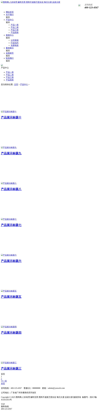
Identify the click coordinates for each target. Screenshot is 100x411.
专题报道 (15, 45)
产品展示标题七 (11, 225)
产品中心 (10, 20)
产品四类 (15, 33)
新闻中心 (10, 35)
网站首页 (10, 12)
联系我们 (10, 58)
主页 (16, 84)
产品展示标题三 (11, 368)
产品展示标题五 (11, 296)
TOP (3, 404)
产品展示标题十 (11, 117)
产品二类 (15, 27)
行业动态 (15, 43)
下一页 (4, 381)
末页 (3, 384)
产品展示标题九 (11, 153)
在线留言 (10, 53)
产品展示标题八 (11, 189)
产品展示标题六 (11, 260)
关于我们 (10, 15)
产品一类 (15, 25)
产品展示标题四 (11, 332)
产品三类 (15, 30)
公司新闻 (15, 40)
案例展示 (10, 48)
